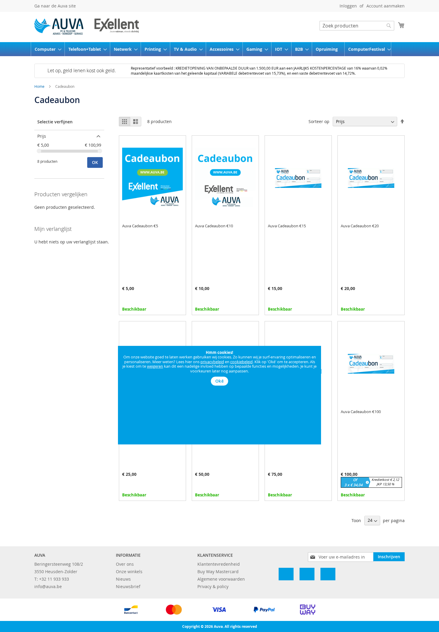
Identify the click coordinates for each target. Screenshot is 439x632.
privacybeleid (212, 361)
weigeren (155, 366)
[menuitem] (46, 49)
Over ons (125, 564)
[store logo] (86, 27)
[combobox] (357, 25)
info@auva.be (48, 586)
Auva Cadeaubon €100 (361, 411)
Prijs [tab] (41, 136)
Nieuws (123, 579)
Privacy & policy (212, 586)
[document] (219, 368)
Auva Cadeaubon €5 (140, 225)
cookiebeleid (241, 361)
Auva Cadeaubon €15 (287, 225)
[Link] (307, 574)
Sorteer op (318, 121)
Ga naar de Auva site (55, 6)
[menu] (219, 49)
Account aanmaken (385, 6)
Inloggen (348, 6)
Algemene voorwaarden (221, 579)
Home (39, 86)
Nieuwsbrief (128, 586)
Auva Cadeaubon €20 (360, 225)
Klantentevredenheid (218, 564)
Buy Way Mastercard (218, 571)
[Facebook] (286, 574)
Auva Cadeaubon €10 (214, 225)
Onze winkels (129, 571)
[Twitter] (327, 574)
